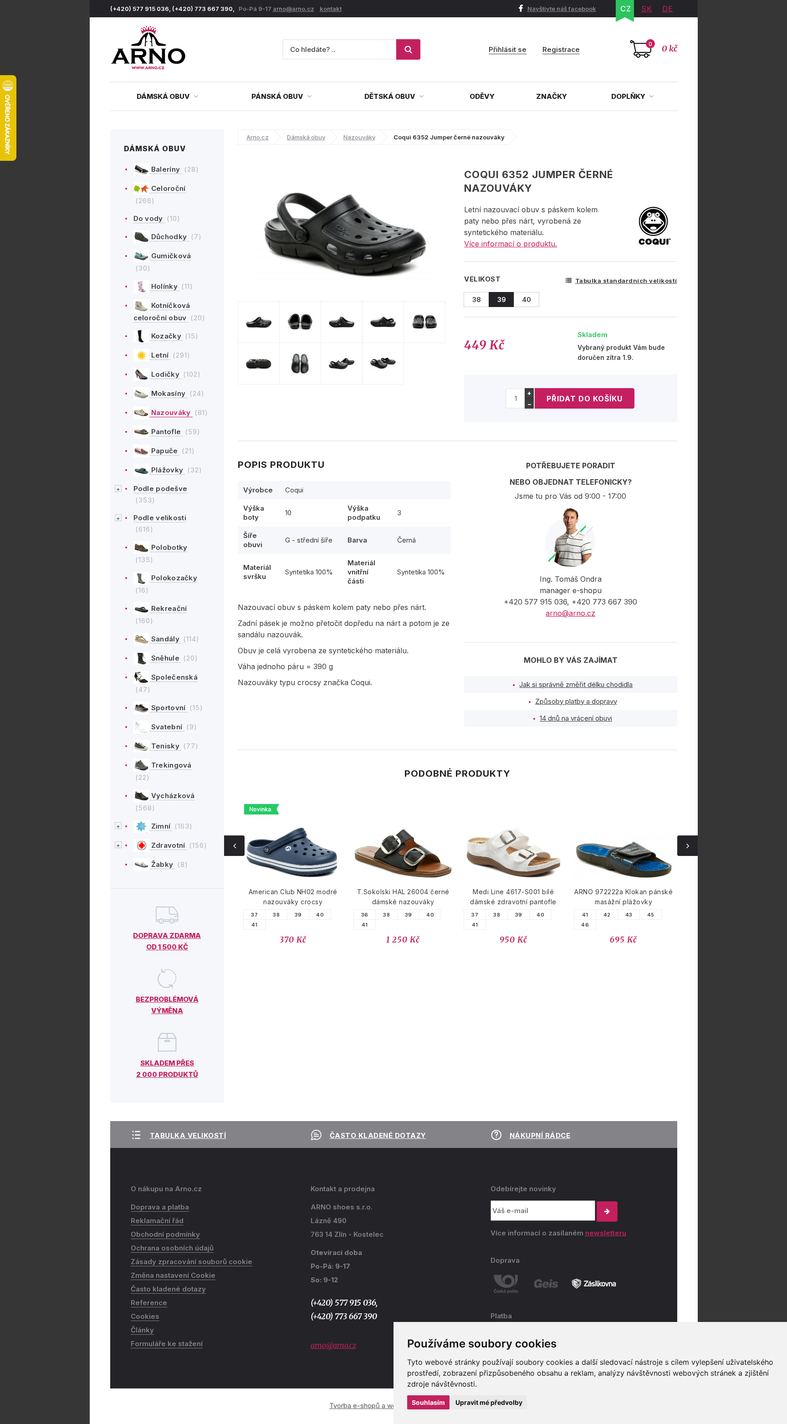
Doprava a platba (160, 1207)
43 (629, 915)
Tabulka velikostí (188, 1135)
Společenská (173, 677)
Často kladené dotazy (378, 1135)
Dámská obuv (164, 96)
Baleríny (165, 169)
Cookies (145, 1316)
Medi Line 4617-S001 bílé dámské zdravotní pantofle (513, 897)
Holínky (164, 286)
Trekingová (170, 765)
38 (276, 915)
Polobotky (168, 547)
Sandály (165, 639)
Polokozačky (173, 578)
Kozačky (166, 336)
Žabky (162, 864)
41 (254, 925)
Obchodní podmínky (165, 1234)
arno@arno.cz (293, 8)
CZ (625, 8)
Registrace (561, 49)
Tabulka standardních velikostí (626, 280)
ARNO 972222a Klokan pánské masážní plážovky (623, 897)
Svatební (166, 726)
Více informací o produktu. (510, 243)
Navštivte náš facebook (561, 8)
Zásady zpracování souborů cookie (191, 1261)
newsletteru (605, 1233)
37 (254, 915)
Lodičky (165, 374)
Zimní (161, 826)
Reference (149, 1302)
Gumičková (170, 255)
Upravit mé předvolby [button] (488, 1402)
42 (607, 915)
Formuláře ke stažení (167, 1343)
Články (142, 1330)
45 (650, 915)
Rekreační (168, 608)
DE (667, 8)
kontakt (331, 8)
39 (298, 915)
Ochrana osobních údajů (172, 1248)
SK (646, 8)
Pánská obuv (278, 96)
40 (320, 915)
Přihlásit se (507, 49)
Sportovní (168, 707)
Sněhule (165, 658)
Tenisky (165, 746)
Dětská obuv (390, 96)
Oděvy (482, 96)
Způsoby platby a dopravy (576, 701)
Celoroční (167, 188)
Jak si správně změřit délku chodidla (576, 684)
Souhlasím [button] (428, 1402)
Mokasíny (168, 393)
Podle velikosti (160, 517)
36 (364, 915)
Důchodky (169, 236)
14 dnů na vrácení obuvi (576, 718)
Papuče (164, 450)
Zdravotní (168, 845)
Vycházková (172, 795)
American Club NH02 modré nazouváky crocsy (293, 897)
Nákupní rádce (540, 1135)
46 (585, 925)
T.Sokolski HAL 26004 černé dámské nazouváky (403, 897)
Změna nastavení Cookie (173, 1275)
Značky (551, 96)
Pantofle (166, 431)
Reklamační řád (157, 1220)
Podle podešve (160, 488)
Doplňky (629, 96)
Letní (160, 355)
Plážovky (167, 470)
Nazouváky (171, 412)
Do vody (149, 218)
